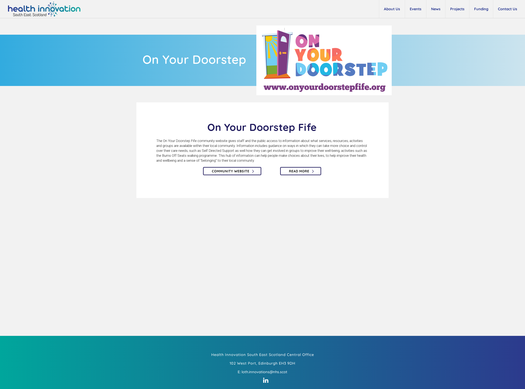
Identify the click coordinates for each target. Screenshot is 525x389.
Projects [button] (457, 9)
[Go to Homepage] (41, 9)
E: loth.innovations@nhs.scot (262, 372)
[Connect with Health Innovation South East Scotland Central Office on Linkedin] (265, 380)
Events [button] (415, 9)
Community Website (230, 171)
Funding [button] (481, 9)
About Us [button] (392, 9)
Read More (299, 171)
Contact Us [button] (507, 9)
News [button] (436, 9)
